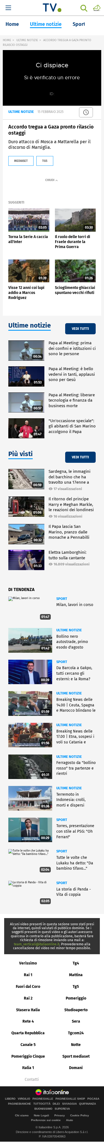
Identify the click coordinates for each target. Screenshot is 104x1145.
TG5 (44, 161)
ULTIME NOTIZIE (27, 40)
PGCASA (93, 1098)
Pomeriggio (76, 998)
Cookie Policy (79, 1115)
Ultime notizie (46, 24)
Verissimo (28, 963)
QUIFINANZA (87, 1103)
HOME (7, 40)
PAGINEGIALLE (42, 1098)
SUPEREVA (62, 1108)
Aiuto (69, 1120)
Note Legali (41, 1115)
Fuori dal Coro (28, 986)
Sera (76, 1021)
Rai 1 (28, 975)
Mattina (76, 975)
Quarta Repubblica (28, 1033)
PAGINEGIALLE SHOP (70, 1098)
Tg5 (76, 986)
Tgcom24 (76, 1033)
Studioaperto (76, 1010)
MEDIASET (21, 161)
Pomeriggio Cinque (28, 1056)
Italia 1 (28, 1067)
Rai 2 (28, 998)
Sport (79, 24)
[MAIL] (96, 7)
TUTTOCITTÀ (41, 1103)
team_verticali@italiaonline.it (36, 944)
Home (12, 24)
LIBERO (10, 1098)
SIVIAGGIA (69, 1103)
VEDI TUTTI (80, 329)
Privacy (59, 1115)
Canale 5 (28, 1044)
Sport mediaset (76, 1056)
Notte (76, 1044)
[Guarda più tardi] (86, 112)
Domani (76, 1067)
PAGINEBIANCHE (19, 1103)
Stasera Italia (28, 1010)
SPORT (61, 599)
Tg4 (76, 963)
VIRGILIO (24, 1098)
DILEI (56, 1103)
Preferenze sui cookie (46, 1120)
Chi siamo (22, 1115)
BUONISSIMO (43, 1108)
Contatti (32, 1079)
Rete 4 (28, 1021)
